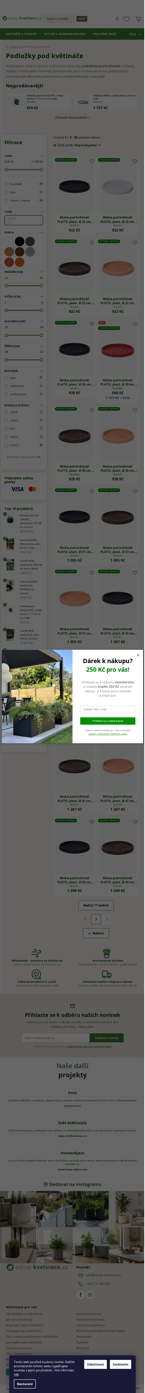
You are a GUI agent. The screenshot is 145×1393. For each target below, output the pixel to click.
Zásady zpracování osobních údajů (107, 734)
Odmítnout (95, 1364)
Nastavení (25, 1384)
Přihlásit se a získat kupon (108, 721)
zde (16, 1374)
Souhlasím (120, 1364)
